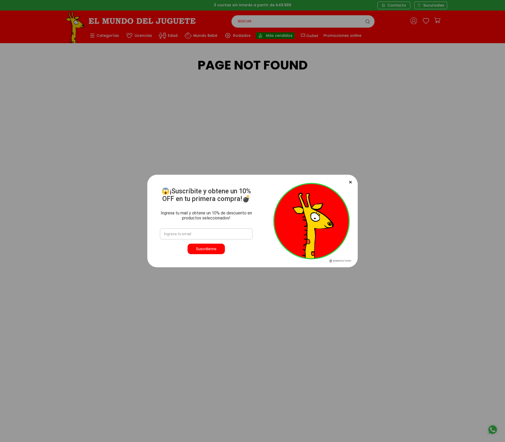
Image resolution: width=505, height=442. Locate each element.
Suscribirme (206, 249)
